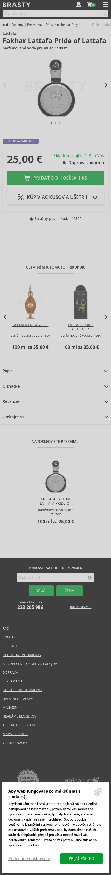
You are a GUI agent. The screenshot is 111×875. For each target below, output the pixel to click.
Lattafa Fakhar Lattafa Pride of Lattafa (55, 503)
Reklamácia (13, 681)
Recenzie (11, 401)
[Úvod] (5, 24)
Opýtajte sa (13, 417)
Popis (7, 370)
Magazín (10, 707)
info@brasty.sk (80, 607)
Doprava (10, 672)
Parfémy (17, 25)
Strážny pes (45, 218)
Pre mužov (34, 25)
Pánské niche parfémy (62, 25)
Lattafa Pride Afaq (30, 324)
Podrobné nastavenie (29, 858)
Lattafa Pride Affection (81, 327)
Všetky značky (15, 742)
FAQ (6, 628)
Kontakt (10, 637)
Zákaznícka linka (30, 605)
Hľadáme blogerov (19, 716)
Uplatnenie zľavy (18, 699)
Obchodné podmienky (22, 655)
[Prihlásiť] (79, 4)
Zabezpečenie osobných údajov (30, 663)
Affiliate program (19, 725)
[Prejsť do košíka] (89, 4)
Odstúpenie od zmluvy (22, 690)
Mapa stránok (15, 734)
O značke (11, 386)
